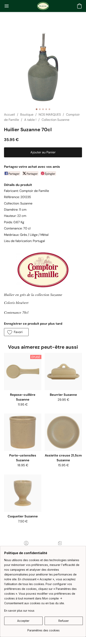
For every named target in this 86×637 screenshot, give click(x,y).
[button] (43, 6)
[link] (43, 629)
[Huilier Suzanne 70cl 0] (43, 67)
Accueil (9, 114)
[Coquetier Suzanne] (22, 493)
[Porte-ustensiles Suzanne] (22, 432)
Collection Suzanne (55, 120)
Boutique (26, 114)
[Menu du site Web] (6, 6)
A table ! (30, 120)
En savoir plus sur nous (19, 610)
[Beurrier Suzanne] (63, 371)
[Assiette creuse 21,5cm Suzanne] (63, 432)
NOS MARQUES (50, 114)
